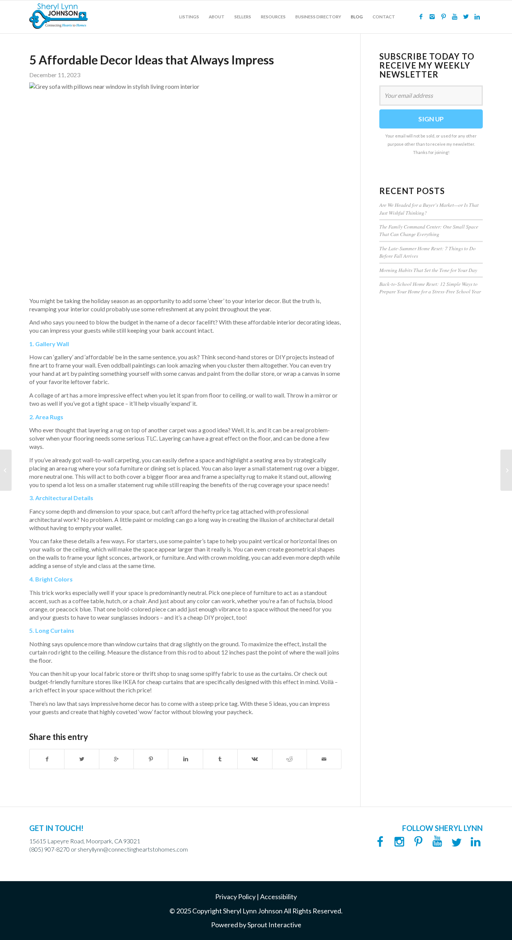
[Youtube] (454, 16)
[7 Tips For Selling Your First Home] (506, 470)
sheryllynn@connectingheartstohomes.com (133, 849)
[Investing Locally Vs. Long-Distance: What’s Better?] (6, 470)
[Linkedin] (477, 16)
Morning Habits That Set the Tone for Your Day (428, 269)
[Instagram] (432, 16)
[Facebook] (421, 16)
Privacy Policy (235, 896)
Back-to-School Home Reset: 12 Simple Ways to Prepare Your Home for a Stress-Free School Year (430, 287)
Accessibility (278, 896)
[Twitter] (466, 16)
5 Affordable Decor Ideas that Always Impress (151, 59)
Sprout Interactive (274, 925)
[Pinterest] (443, 16)
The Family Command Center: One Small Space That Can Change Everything (428, 230)
